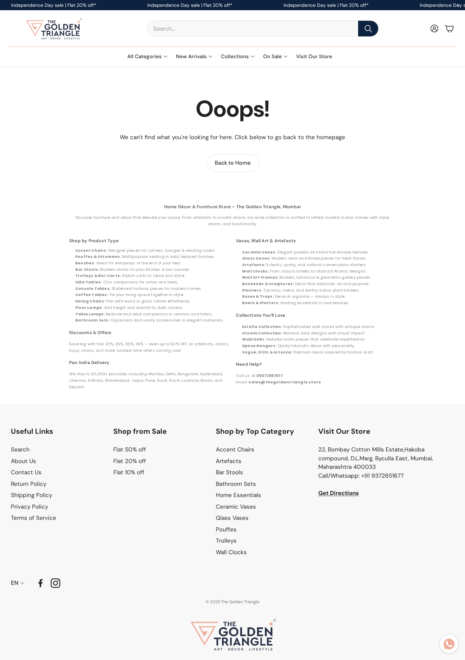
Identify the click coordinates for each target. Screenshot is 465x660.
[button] (262, 28)
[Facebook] (40, 583)
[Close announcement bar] (458, 5)
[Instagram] (55, 583)
